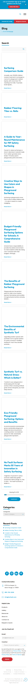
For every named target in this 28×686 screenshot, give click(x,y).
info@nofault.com (10, 597)
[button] (25, 4)
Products (4, 607)
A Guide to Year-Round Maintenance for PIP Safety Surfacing (14, 141)
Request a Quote (21, 21)
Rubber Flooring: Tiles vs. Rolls (13, 109)
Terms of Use (7, 672)
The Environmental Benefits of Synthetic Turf (14, 329)
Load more (14, 499)
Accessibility (6, 674)
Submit (7, 659)
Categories (6, 512)
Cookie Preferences (19, 674)
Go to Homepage (8, 31)
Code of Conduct (19, 672)
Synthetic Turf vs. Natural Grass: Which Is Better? (13, 374)
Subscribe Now (14, 7)
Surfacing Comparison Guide (13, 69)
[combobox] (14, 514)
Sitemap (8, 670)
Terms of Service (17, 654)
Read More (7, 88)
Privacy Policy (17, 651)
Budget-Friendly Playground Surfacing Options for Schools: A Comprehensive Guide (13, 234)
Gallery (4, 610)
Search (5, 43)
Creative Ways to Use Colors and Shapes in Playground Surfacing (13, 187)
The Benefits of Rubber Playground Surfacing (14, 284)
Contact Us (5, 620)
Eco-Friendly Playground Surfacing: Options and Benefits (13, 417)
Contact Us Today (7, 21)
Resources (5, 613)
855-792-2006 (9, 592)
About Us (4, 616)
